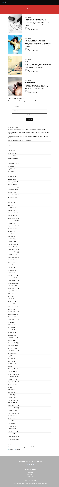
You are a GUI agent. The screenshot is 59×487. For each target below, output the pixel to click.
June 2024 (11, 171)
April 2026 (11, 153)
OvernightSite (33, 482)
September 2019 (12, 319)
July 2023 (10, 200)
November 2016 (12, 408)
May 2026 (11, 150)
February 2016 (12, 431)
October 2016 (12, 410)
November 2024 (12, 158)
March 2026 (11, 156)
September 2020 (12, 288)
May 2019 (11, 330)
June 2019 (11, 327)
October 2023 (12, 192)
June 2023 (11, 202)
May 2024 (11, 174)
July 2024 (10, 169)
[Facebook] (27, 466)
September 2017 (12, 382)
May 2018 (11, 361)
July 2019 (10, 325)
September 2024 (12, 163)
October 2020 (12, 286)
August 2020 (11, 291)
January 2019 (12, 340)
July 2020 (10, 293)
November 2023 (12, 189)
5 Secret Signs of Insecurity (15, 140)
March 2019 (11, 335)
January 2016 (12, 434)
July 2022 (10, 231)
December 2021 (12, 249)
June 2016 (11, 421)
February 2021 (12, 275)
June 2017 (11, 389)
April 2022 (11, 239)
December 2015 (12, 436)
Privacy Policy (30, 474)
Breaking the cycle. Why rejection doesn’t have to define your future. (27, 132)
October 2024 (12, 161)
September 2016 (12, 413)
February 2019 (12, 338)
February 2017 (12, 400)
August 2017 (11, 384)
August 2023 (11, 197)
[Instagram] (33, 466)
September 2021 (12, 257)
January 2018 (12, 371)
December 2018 (12, 343)
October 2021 (12, 254)
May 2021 (11, 267)
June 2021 (11, 265)
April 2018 (11, 363)
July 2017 (10, 387)
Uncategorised (28, 17)
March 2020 (11, 304)
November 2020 (12, 283)
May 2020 (11, 299)
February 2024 (12, 182)
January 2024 (12, 184)
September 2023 (12, 195)
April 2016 (11, 426)
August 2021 (11, 260)
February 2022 (12, 244)
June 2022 (11, 234)
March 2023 (11, 210)
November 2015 (12, 439)
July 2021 (10, 262)
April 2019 (11, 332)
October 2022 (12, 223)
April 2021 (11, 270)
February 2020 (12, 306)
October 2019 (12, 317)
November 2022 (12, 221)
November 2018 (12, 345)
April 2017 (11, 395)
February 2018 (12, 369)
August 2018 (11, 353)
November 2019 (12, 314)
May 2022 (11, 236)
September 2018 (12, 350)
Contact (30, 472)
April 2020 (11, 301)
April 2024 (11, 176)
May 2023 (11, 205)
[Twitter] (29, 466)
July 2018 (10, 356)
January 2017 (12, 402)
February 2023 (12, 213)
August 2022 (11, 228)
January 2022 (12, 247)
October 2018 (12, 348)
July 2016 (10, 418)
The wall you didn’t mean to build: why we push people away (25, 136)
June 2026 (11, 148)
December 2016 (12, 405)
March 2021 (11, 273)
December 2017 (12, 374)
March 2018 (11, 366)
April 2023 (11, 208)
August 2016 (11, 415)
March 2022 (11, 241)
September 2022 (12, 226)
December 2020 (12, 280)
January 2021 (12, 278)
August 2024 (11, 166)
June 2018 (11, 358)
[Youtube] (31, 466)
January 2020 (12, 309)
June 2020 (11, 296)
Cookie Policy (30, 476)
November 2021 (12, 252)
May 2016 (11, 423)
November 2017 (12, 376)
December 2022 (12, 218)
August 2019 (11, 322)
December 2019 (12, 312)
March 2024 (11, 179)
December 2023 (12, 187)
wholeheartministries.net (19, 483)
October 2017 (12, 379)
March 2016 (11, 428)
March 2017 (11, 397)
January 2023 (12, 215)
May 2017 (11, 392)
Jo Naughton (31, 28)
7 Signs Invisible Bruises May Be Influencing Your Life (23, 130)
